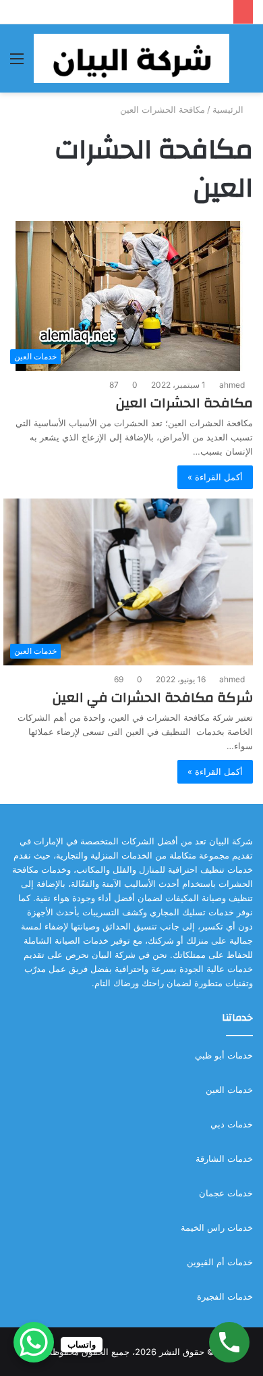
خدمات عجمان (226, 1193)
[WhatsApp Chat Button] (33, 1342)
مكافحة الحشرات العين (184, 402)
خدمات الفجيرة (225, 1296)
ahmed (232, 385)
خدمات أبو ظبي (224, 1055)
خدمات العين (229, 1089)
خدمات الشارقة (224, 1158)
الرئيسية (229, 109)
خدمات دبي (231, 1124)
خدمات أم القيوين (220, 1261)
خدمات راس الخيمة (217, 1227)
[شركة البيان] (131, 58)
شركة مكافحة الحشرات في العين (153, 697)
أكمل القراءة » (215, 477)
